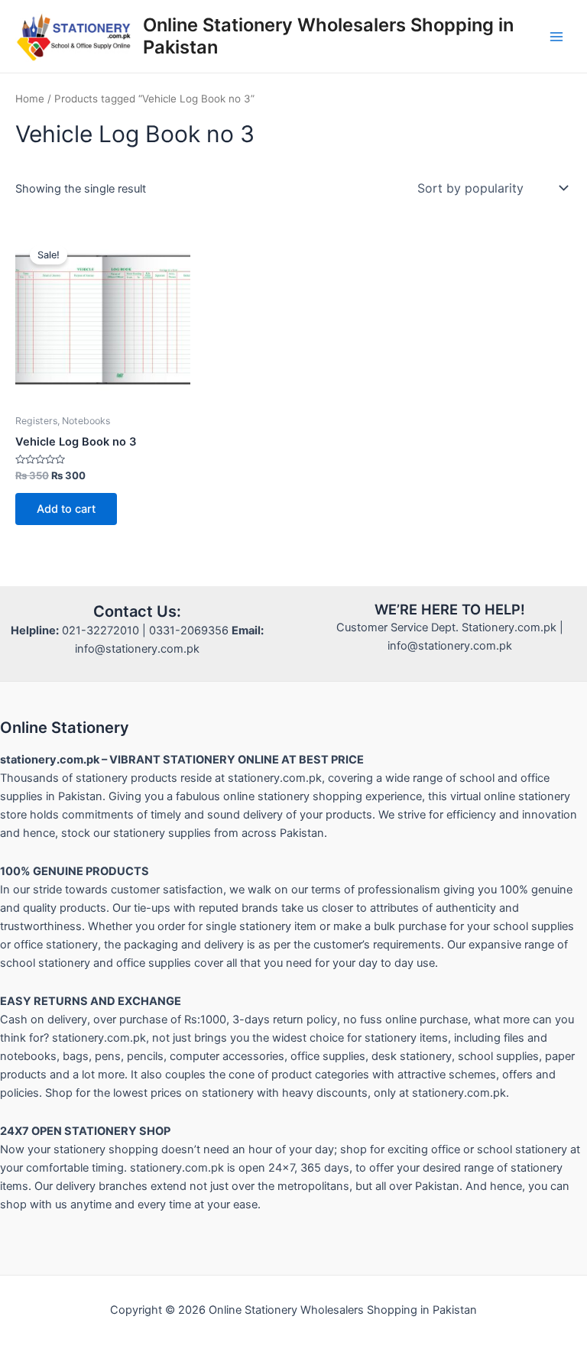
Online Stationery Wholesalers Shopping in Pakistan (328, 35)
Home (29, 98)
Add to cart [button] (66, 509)
